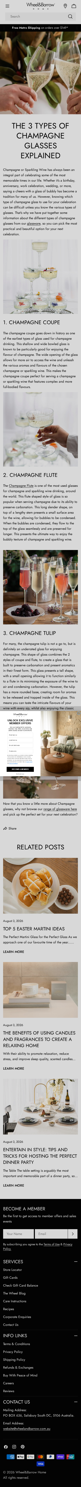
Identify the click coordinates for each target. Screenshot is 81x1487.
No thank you (20, 774)
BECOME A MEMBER (20, 769)
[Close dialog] (78, 713)
